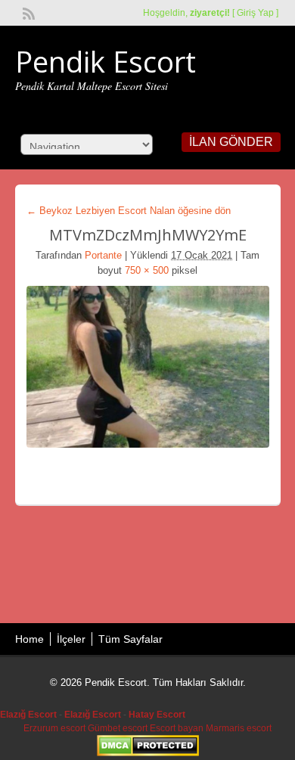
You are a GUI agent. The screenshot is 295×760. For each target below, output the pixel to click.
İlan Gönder (231, 141)
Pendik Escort (105, 61)
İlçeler (71, 639)
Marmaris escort (239, 728)
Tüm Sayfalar (130, 639)
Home (29, 639)
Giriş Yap (255, 13)
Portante (103, 255)
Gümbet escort (118, 728)
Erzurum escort (54, 728)
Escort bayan (176, 728)
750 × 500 (147, 270)
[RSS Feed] (27, 12)
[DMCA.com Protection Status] (148, 753)
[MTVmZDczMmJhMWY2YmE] (147, 367)
